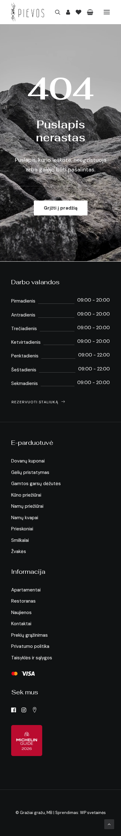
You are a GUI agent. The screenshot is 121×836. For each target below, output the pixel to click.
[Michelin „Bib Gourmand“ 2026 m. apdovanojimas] (26, 740)
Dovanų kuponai (28, 461)
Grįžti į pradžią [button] (61, 208)
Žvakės (18, 551)
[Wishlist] (75, 12)
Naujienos (21, 612)
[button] (106, 12)
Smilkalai (20, 540)
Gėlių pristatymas (30, 472)
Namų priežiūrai (27, 506)
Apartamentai (26, 590)
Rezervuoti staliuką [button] (34, 402)
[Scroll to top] (109, 824)
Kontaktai (21, 624)
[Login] (65, 12)
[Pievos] (27, 12)
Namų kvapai (24, 518)
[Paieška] (54, 12)
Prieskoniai (22, 529)
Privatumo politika (30, 646)
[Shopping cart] (87, 12)
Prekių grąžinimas (29, 635)
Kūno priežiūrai (26, 495)
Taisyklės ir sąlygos (31, 658)
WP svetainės (93, 812)
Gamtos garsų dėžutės (36, 483)
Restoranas (23, 601)
